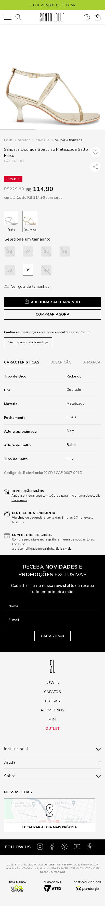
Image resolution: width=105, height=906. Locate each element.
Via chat (18, 517)
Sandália (42, 140)
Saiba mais (19, 500)
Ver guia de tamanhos (30, 286)
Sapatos (24, 140)
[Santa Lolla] (52, 17)
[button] (10, 251)
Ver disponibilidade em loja (28, 342)
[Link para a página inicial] (8, 140)
